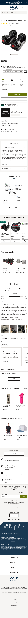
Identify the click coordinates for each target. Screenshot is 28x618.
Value (2, 296)
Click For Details (17, 503)
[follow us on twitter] (12, 519)
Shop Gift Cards (15, 533)
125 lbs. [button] (23, 238)
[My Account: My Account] (22, 7)
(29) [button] (18, 23)
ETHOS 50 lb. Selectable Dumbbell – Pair (5, 234)
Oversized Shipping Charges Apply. (10, 132)
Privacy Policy (14, 605)
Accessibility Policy (14, 600)
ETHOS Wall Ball (14, 234)
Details (6, 475)
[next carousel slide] (25, 2)
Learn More (7, 462)
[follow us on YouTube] (9, 519)
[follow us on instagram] (19, 519)
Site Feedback (14, 615)
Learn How (17, 105)
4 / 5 (26, 298)
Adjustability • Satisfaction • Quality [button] (16, 25)
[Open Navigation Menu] (2, 7)
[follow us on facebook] (16, 519)
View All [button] (25, 252)
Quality (2, 298)
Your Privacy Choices (13, 609)
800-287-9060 (15, 594)
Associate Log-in (14, 602)
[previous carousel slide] (3, 2)
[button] (14, 57)
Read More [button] (4, 164)
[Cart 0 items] (25, 7)
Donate (6, 482)
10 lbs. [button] (12, 238)
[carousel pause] (26, 2)
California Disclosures (14, 612)
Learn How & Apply (4, 550)
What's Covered (9, 69)
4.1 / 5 (26, 296)
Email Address (5, 494)
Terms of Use (14, 597)
